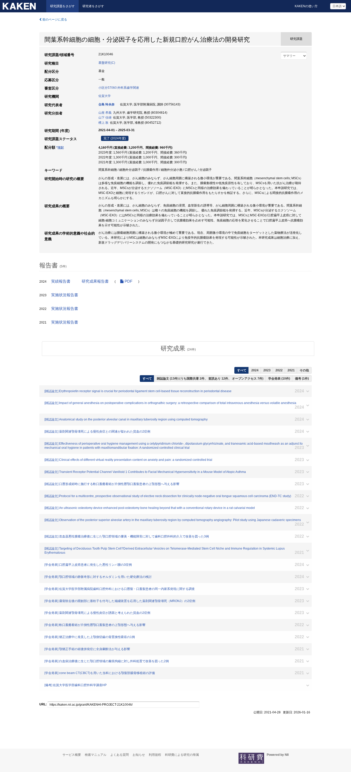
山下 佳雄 (105, 117)
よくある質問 (119, 755)
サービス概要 (71, 755)
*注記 (60, 147)
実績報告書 (60, 281)
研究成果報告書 (95, 281)
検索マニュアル (95, 755)
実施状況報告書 (64, 295)
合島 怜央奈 (106, 104)
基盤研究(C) (106, 63)
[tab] (178, 348)
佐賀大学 (104, 96)
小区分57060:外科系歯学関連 (118, 87)
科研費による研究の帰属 (182, 755)
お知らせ (139, 755)
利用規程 (155, 755)
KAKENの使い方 (306, 6)
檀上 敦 (103, 122)
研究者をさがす (93, 6)
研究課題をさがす (62, 6)
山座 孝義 (105, 112)
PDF (128, 281)
